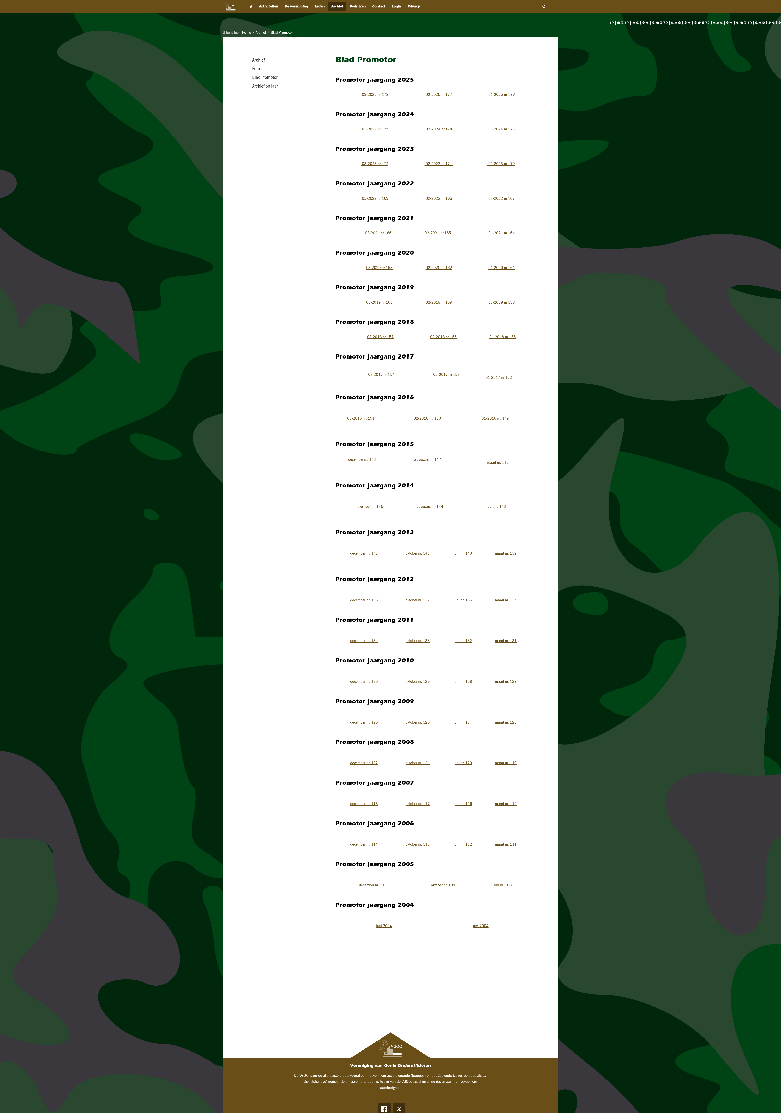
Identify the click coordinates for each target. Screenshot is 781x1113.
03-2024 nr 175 (374, 129)
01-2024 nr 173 (501, 129)
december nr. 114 (364, 844)
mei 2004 (481, 925)
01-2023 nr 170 (501, 163)
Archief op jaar (265, 86)
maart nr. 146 (498, 462)
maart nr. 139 (506, 553)
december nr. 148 (362, 459)
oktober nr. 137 (418, 600)
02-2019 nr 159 (439, 302)
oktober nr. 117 (418, 803)
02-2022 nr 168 (439, 198)
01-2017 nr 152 (498, 377)
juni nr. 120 (463, 762)
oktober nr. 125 (418, 722)
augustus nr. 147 (427, 459)
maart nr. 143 (495, 506)
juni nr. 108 (502, 885)
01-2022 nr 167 (501, 198)
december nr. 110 (373, 885)
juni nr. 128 (463, 681)
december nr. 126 (364, 722)
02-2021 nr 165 (438, 232)
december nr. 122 (364, 762)
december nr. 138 (364, 600)
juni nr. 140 (463, 553)
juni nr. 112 (463, 844)
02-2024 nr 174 (439, 129)
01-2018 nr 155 (502, 336)
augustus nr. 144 (429, 506)
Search (544, 6)
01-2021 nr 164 (501, 232)
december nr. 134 (364, 640)
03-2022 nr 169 (375, 198)
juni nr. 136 (463, 600)
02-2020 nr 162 (439, 267)
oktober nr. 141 (418, 553)
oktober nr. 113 (418, 844)
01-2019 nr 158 (501, 302)
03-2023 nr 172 (374, 163)
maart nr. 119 (506, 762)
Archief (261, 32)
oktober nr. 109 (443, 885)
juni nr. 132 (463, 640)
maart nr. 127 (506, 681)
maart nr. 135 (506, 600)
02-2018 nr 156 (443, 336)
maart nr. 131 (506, 640)
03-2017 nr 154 (381, 374)
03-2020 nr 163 (379, 267)
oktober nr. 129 (418, 681)
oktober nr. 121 (418, 762)
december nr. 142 (364, 553)
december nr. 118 (364, 803)
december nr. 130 (364, 681)
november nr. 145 (369, 506)
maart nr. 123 (506, 722)
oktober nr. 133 (418, 640)
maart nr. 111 (506, 844)
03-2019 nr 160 (379, 302)
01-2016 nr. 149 (495, 418)
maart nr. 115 (506, 803)
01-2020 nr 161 (501, 267)
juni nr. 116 (463, 803)
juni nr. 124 (463, 722)
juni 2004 (384, 925)
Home (246, 32)
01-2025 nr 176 (501, 94)
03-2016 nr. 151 (360, 418)
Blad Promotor (282, 32)
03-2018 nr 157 (380, 336)
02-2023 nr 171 (439, 163)
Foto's (257, 68)
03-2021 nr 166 (378, 232)
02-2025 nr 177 (439, 94)
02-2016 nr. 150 (427, 418)
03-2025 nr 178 (375, 94)
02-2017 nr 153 (447, 374)
